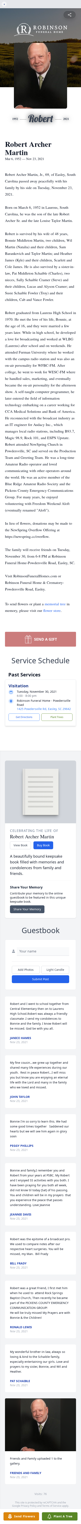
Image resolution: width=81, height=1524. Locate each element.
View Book (20, 845)
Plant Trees (56, 717)
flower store (52, 610)
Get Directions (24, 717)
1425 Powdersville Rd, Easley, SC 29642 (44, 709)
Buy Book (43, 845)
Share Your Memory (27, 909)
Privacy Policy (29, 1506)
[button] (40, 1424)
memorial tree (55, 603)
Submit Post (40, 979)
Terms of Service (51, 1506)
